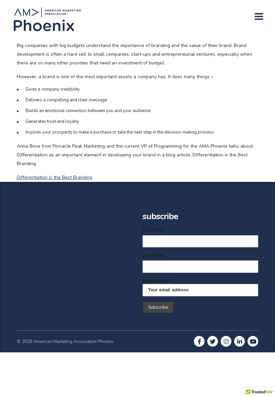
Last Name (154, 255)
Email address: (158, 281)
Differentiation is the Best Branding (54, 177)
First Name (154, 230)
